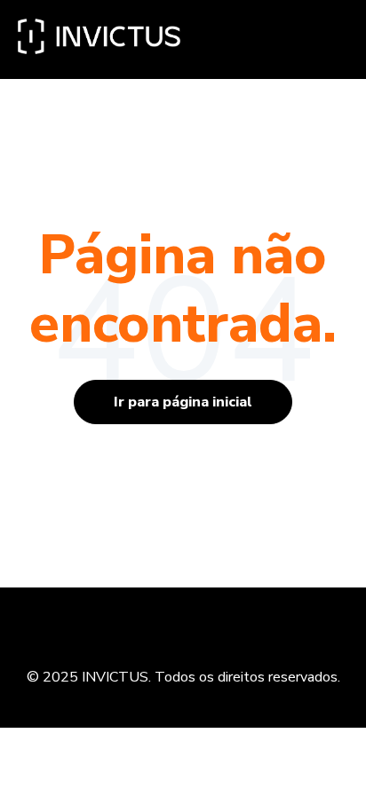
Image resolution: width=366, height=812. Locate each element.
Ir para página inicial (183, 402)
